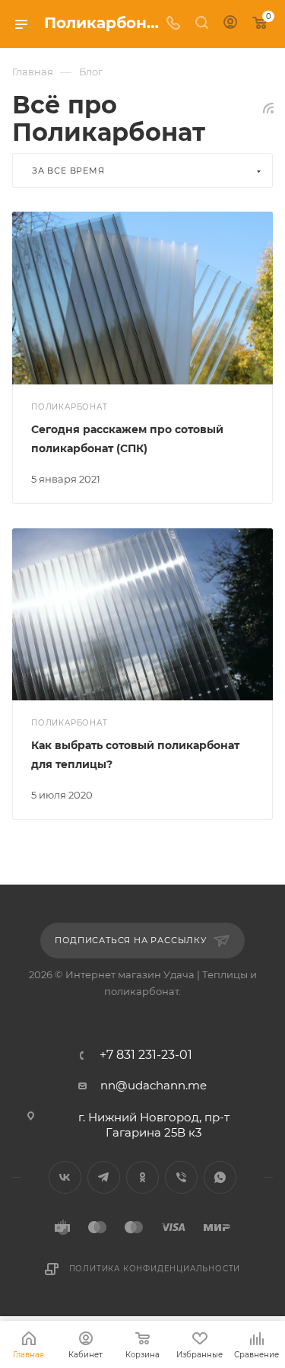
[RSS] (268, 107)
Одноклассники (142, 1177)
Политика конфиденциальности (155, 1269)
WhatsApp (220, 1177)
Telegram (103, 1177)
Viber (181, 1177)
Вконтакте (65, 1177)
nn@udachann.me (153, 1085)
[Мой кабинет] (230, 24)
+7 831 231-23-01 (146, 1055)
